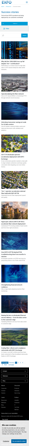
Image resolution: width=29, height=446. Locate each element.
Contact (3, 390)
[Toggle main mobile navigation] (27, 2)
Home (2, 6)
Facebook (17, 402)
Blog (2, 405)
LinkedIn (17, 400)
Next (5, 365)
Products (17, 388)
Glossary (3, 407)
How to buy (17, 393)
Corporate (3, 388)
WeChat (17, 409)
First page (5, 362)
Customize (6, 441)
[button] (10, 29)
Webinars (3, 402)
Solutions (17, 390)
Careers (3, 393)
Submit (26, 420)
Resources (8, 6)
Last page (11, 365)
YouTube (17, 407)
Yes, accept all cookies (19, 441)
